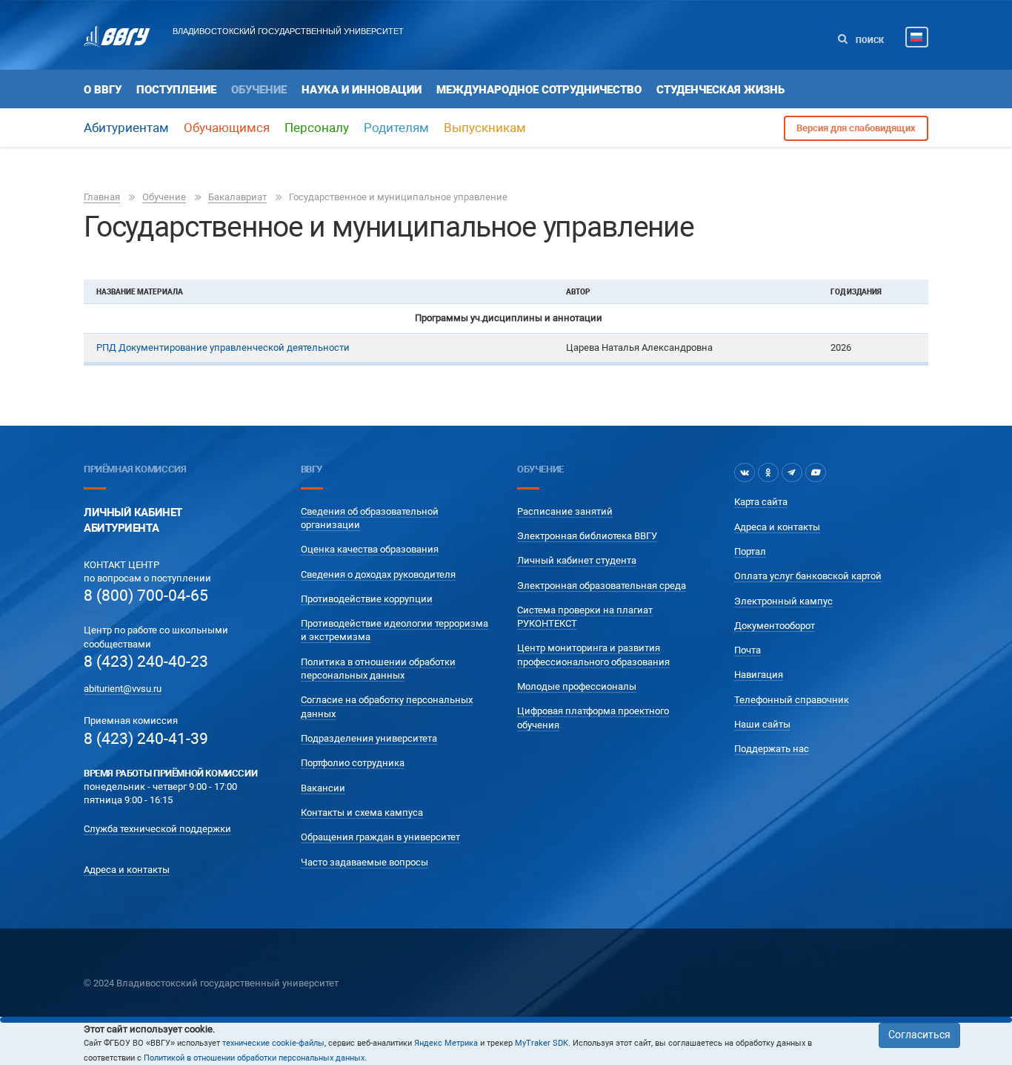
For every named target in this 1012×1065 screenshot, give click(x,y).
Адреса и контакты (127, 869)
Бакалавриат (237, 196)
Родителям (396, 127)
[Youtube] (815, 472)
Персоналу (316, 127)
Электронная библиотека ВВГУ (587, 535)
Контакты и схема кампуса (362, 812)
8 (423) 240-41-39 (146, 739)
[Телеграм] (792, 472)
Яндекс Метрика (446, 1043)
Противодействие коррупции (367, 598)
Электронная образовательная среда (601, 585)
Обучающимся (227, 127)
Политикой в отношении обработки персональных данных (254, 1058)
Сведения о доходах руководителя (378, 574)
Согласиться (919, 1035)
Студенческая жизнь (720, 89)
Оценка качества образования (370, 549)
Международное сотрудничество (539, 89)
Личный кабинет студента (576, 560)
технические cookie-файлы (273, 1043)
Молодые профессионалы (576, 686)
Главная (102, 196)
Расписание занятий (565, 511)
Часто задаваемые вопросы (364, 862)
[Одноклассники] (768, 472)
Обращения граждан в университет (380, 837)
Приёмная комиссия (135, 469)
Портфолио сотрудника (353, 762)
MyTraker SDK (541, 1043)
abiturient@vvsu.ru (123, 688)
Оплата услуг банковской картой (808, 575)
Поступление (176, 89)
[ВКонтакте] (744, 472)
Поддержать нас (771, 748)
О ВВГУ (102, 89)
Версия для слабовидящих (856, 127)
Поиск (868, 40)
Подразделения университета (369, 738)
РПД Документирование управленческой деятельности (223, 347)
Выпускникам (485, 127)
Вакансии (323, 788)
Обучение (259, 89)
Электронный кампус (783, 601)
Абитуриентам (126, 127)
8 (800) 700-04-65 (146, 595)
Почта (747, 650)
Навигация (758, 674)
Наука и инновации (362, 89)
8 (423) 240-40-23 (146, 661)
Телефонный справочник (791, 699)
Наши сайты (762, 724)
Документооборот (774, 625)
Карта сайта (761, 501)
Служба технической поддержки (157, 828)
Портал (750, 551)
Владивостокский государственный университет (288, 31)
